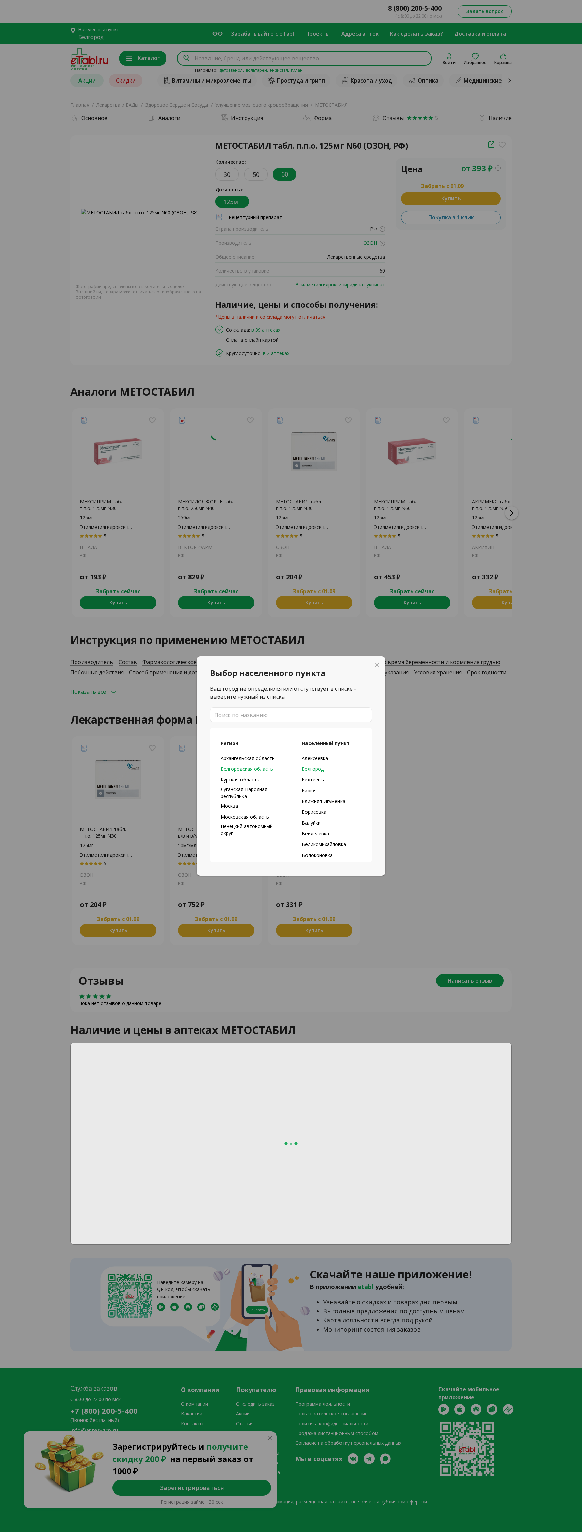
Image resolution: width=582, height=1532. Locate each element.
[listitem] (250, 758)
